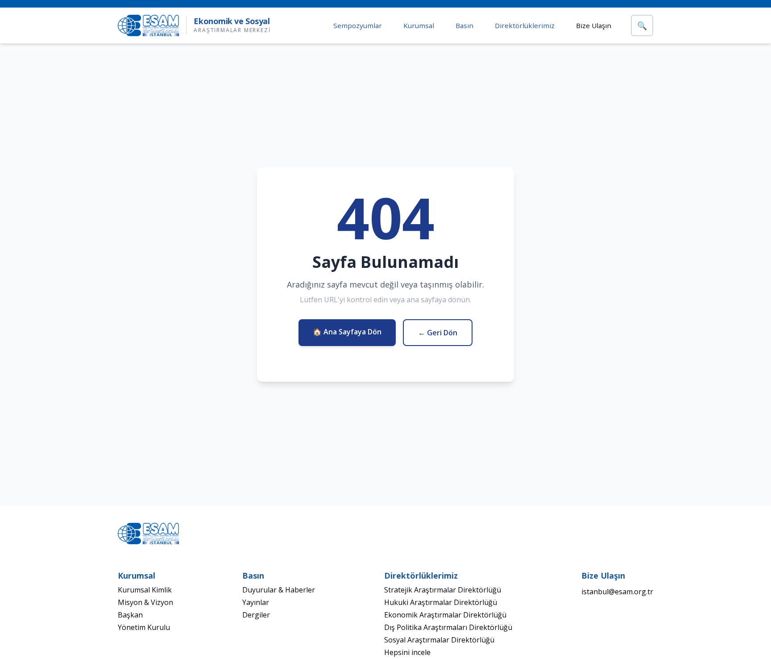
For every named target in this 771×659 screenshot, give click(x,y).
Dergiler (256, 615)
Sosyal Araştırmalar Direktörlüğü (439, 640)
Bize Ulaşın (593, 25)
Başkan (130, 615)
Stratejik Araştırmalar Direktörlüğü (442, 590)
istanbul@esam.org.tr (617, 591)
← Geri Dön (437, 333)
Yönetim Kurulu (144, 627)
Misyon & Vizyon (145, 602)
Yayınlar (255, 602)
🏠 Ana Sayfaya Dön (347, 332)
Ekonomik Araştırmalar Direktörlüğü (445, 615)
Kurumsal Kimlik (145, 590)
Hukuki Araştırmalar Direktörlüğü (440, 602)
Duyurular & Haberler (278, 590)
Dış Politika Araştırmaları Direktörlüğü (448, 627)
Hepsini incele (407, 652)
